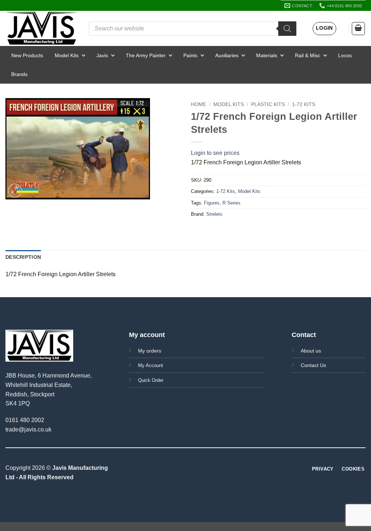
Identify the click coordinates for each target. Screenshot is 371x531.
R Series (231, 203)
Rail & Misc (307, 55)
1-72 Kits (303, 104)
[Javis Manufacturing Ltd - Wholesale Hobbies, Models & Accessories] (41, 28)
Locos (345, 55)
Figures (212, 203)
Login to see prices (215, 153)
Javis (102, 55)
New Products (27, 55)
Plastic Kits (268, 104)
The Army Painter (146, 55)
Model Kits (67, 55)
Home (198, 104)
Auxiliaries (226, 55)
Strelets (214, 214)
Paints (190, 55)
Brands (19, 74)
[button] (324, 28)
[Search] (287, 28)
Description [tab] (23, 257)
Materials (266, 55)
